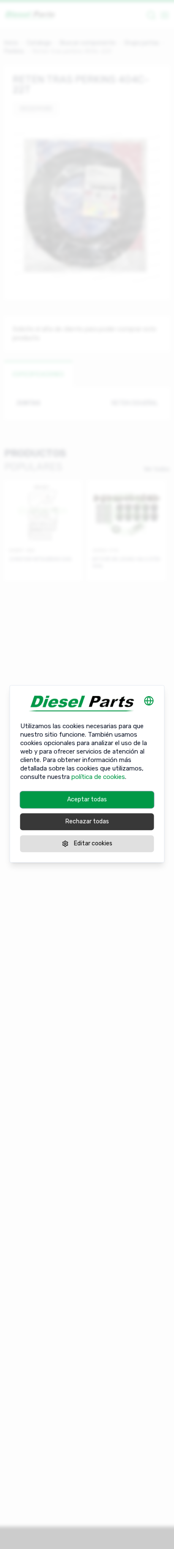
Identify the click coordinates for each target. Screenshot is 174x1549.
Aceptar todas (87, 799)
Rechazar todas (87, 821)
